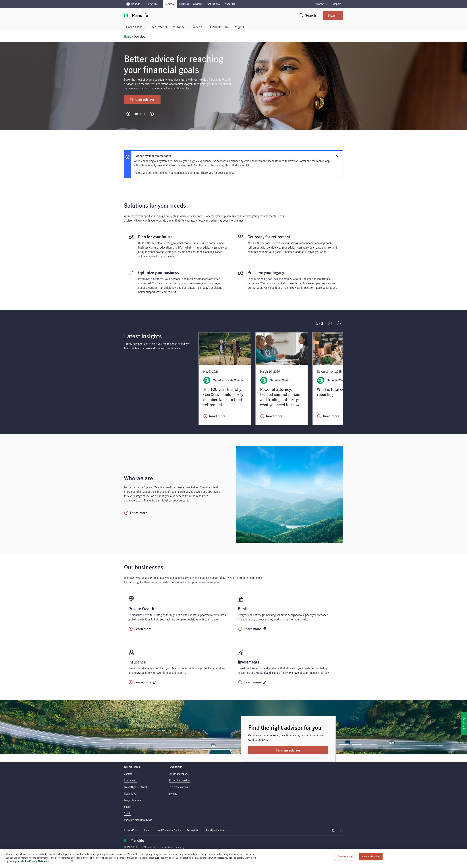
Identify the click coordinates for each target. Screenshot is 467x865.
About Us (230, 4)
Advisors (197, 4)
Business (184, 4)
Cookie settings (346, 856)
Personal (170, 4)
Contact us (321, 4)
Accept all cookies (371, 856)
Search (310, 15)
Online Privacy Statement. (45, 861)
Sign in (333, 15)
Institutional (214, 4)
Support (336, 4)
